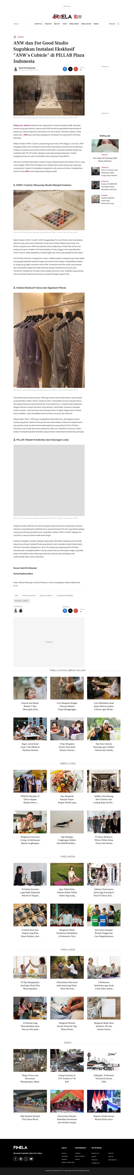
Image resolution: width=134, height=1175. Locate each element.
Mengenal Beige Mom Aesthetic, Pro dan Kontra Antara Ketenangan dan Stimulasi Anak (104, 1026)
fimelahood (86, 24)
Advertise (64, 1159)
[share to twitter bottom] (70, 611)
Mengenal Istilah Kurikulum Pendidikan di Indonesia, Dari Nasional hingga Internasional (67, 933)
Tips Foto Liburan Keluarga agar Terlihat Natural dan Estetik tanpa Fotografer (103, 747)
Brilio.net (110, 1156)
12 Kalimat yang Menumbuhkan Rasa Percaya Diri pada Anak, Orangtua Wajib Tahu (30, 1026)
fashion (48, 24)
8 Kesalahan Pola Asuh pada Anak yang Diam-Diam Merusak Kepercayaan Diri (67, 985)
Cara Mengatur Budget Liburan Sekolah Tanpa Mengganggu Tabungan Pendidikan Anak (67, 706)
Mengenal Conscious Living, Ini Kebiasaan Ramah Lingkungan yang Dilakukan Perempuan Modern (30, 840)
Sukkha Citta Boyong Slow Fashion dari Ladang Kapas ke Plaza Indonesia (103, 799)
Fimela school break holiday (68, 670)
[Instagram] (21, 1159)
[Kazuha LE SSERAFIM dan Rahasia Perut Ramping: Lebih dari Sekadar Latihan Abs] (95, 186)
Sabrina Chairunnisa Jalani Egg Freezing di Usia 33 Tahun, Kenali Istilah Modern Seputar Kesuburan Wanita (104, 892)
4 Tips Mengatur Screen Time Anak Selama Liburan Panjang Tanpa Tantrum (67, 747)
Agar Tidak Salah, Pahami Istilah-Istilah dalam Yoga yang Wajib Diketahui (67, 892)
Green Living (68, 764)
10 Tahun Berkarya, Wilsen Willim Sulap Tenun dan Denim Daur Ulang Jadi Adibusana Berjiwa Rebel (104, 840)
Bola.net (94, 1156)
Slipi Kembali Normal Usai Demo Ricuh (30, 1118)
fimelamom (74, 24)
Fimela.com (95, 1160)
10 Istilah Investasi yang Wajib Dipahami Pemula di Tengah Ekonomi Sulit (30, 892)
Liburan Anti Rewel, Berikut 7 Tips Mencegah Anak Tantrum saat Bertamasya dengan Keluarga (30, 706)
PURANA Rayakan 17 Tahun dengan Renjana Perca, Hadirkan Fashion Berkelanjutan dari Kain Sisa (30, 799)
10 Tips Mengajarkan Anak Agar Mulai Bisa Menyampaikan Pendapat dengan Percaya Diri (30, 985)
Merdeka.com (96, 1163)
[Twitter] (26, 1159)
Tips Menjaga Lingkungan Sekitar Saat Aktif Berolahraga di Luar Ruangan (67, 840)
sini (16, 586)
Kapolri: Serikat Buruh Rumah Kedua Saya (103, 1118)
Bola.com (111, 1153)
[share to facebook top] (65, 69)
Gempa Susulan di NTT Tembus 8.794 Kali (67, 1078)
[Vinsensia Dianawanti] (21, 610)
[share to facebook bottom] (65, 611)
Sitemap (77, 1159)
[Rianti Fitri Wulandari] (16, 69)
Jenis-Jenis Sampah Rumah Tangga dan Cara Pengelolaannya (103, 933)
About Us (64, 1153)
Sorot (68, 1043)
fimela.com (58, 1170)
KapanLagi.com (112, 1160)
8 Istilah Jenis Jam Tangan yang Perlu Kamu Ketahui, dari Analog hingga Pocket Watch (30, 933)
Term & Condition (80, 1156)
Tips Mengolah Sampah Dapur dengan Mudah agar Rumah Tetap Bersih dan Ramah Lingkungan (67, 799)
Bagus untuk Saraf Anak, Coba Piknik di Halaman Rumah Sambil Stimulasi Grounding (30, 747)
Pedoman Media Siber (68, 1162)
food (65, 24)
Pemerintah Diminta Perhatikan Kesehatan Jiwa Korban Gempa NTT (67, 1119)
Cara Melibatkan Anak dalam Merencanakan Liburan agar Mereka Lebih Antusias (104, 706)
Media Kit (77, 1153)
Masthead (65, 1156)
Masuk (112, 24)
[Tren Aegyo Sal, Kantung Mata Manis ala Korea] (105, 145)
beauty (57, 24)
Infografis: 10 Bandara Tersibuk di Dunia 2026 (104, 1078)
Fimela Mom (68, 950)
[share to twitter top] (70, 69)
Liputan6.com (95, 1153)
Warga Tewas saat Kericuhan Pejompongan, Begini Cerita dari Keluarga (30, 1078)
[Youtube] (31, 1159)
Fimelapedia (68, 857)
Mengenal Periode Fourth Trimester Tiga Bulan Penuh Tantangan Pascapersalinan (67, 1026)
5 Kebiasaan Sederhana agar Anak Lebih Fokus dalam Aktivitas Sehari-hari (103, 985)
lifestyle (38, 24)
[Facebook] (15, 1159)
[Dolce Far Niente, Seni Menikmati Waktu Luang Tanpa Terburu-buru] (95, 172)
